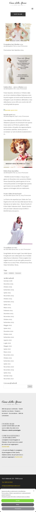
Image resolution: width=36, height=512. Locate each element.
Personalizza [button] (18, 508)
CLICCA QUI (5, 446)
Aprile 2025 (7, 293)
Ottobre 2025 (8, 287)
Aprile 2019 (7, 373)
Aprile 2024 (7, 304)
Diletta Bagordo (9, 116)
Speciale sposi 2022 (9, 114)
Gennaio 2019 (8, 376)
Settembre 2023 (9, 322)
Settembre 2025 (9, 290)
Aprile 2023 (7, 328)
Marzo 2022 (7, 352)
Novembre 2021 (9, 355)
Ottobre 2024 (8, 299)
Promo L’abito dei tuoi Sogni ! (13, 194)
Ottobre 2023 (8, 319)
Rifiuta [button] (17, 504)
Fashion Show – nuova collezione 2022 (15, 87)
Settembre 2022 (9, 337)
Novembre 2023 (9, 316)
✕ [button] (33, 491)
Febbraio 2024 (8, 310)
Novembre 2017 (9, 379)
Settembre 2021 (9, 361)
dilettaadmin (9, 46)
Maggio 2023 (8, 325)
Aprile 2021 (7, 364)
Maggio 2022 (8, 346)
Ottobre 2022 (8, 334)
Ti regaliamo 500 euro (10, 247)
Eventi (5, 273)
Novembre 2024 (9, 296)
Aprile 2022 (7, 349)
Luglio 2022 (7, 343)
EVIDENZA (11, 273)
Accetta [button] (18, 500)
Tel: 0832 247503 (7, 482)
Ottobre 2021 (8, 358)
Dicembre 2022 (8, 331)
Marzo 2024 (7, 307)
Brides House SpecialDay (11, 171)
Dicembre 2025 (8, 284)
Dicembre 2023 (8, 313)
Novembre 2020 (9, 367)
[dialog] (18, 500)
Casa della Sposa (10, 195)
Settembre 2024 (9, 302)
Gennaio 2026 (8, 281)
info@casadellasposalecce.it (11, 486)
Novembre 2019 (9, 370)
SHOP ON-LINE (18, 14)
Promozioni (24, 46)
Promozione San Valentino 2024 (13, 44)
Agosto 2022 (8, 340)
